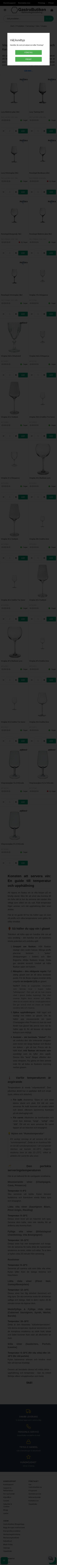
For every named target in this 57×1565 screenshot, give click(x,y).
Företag (28, 53)
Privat (28, 59)
